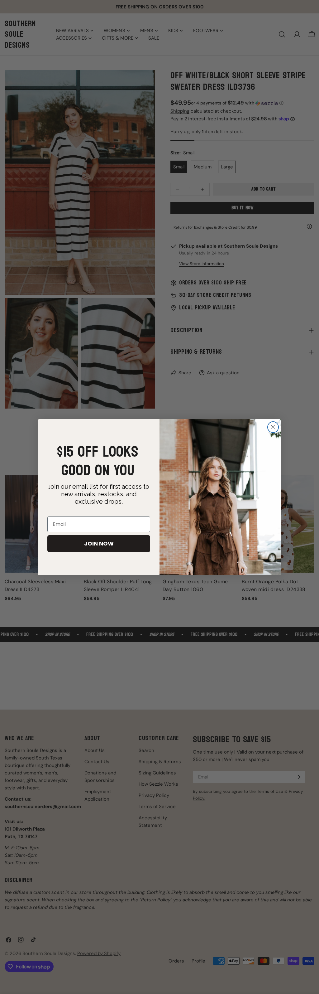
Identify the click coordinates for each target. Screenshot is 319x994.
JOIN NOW (99, 543)
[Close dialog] (273, 427)
